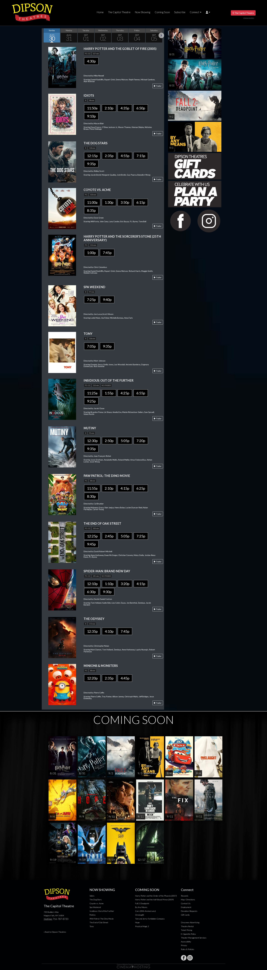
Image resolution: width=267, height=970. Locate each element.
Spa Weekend (95, 907)
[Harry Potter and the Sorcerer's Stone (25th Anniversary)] (62, 254)
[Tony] (62, 352)
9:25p (91, 401)
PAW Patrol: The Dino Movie (102, 919)
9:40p (107, 299)
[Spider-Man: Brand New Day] (62, 589)
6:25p (140, 488)
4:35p (125, 108)
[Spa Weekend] (62, 305)
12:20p (92, 678)
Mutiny (93, 915)
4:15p (125, 488)
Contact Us (186, 903)
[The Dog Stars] (62, 161)
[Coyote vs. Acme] (62, 208)
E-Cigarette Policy (188, 934)
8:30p (91, 496)
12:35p (92, 631)
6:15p (140, 202)
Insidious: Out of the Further (102, 911)
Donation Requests (189, 911)
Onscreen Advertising (190, 922)
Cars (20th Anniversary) (145, 911)
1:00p (91, 253)
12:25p (92, 536)
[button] (208, 12)
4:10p (109, 631)
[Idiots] (62, 113)
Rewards (184, 896)
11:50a (92, 108)
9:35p (91, 164)
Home (100, 12)
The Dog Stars (96, 899)
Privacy (184, 945)
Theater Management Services (193, 938)
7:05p (91, 346)
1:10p (109, 584)
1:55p (109, 393)
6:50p (140, 108)
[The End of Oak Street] (62, 541)
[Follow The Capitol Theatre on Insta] (190, 958)
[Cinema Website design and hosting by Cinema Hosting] (133, 966)
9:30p (107, 592)
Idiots (92, 896)
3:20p (125, 584)
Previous (44, 35)
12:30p (92, 441)
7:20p (141, 441)
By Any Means (141, 907)
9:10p (91, 116)
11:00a (92, 202)
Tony (92, 926)
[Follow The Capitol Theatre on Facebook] (183, 958)
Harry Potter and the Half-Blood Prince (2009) (154, 899)
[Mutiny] (62, 446)
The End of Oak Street (99, 922)
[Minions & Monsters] (62, 684)
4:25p (125, 393)
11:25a (92, 393)
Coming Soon (162, 12)
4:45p (125, 678)
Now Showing (142, 12)
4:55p (125, 156)
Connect (194, 12)
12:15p (92, 156)
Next (161, 35)
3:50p (125, 202)
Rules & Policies (187, 949)
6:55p (140, 393)
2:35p (109, 156)
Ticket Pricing (186, 930)
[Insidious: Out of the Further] (62, 398)
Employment (186, 907)
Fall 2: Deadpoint (142, 903)
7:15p (141, 156)
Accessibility (186, 941)
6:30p (91, 592)
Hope (137, 922)
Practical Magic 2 (142, 926)
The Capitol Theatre (119, 12)
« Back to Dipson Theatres (55, 932)
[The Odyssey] (62, 637)
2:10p (109, 108)
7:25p (91, 299)
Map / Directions (188, 899)
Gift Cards (185, 915)
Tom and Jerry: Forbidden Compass (150, 919)
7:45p (107, 253)
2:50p (109, 441)
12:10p (92, 584)
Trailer (158, 86)
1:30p (109, 202)
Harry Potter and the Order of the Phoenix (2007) (156, 896)
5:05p (125, 441)
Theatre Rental (187, 926)
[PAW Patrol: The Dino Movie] (62, 494)
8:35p (91, 210)
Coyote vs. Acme (97, 903)
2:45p (109, 536)
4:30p (91, 61)
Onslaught (139, 915)
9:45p (91, 544)
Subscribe (179, 12)
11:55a (92, 488)
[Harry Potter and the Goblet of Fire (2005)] (62, 67)
